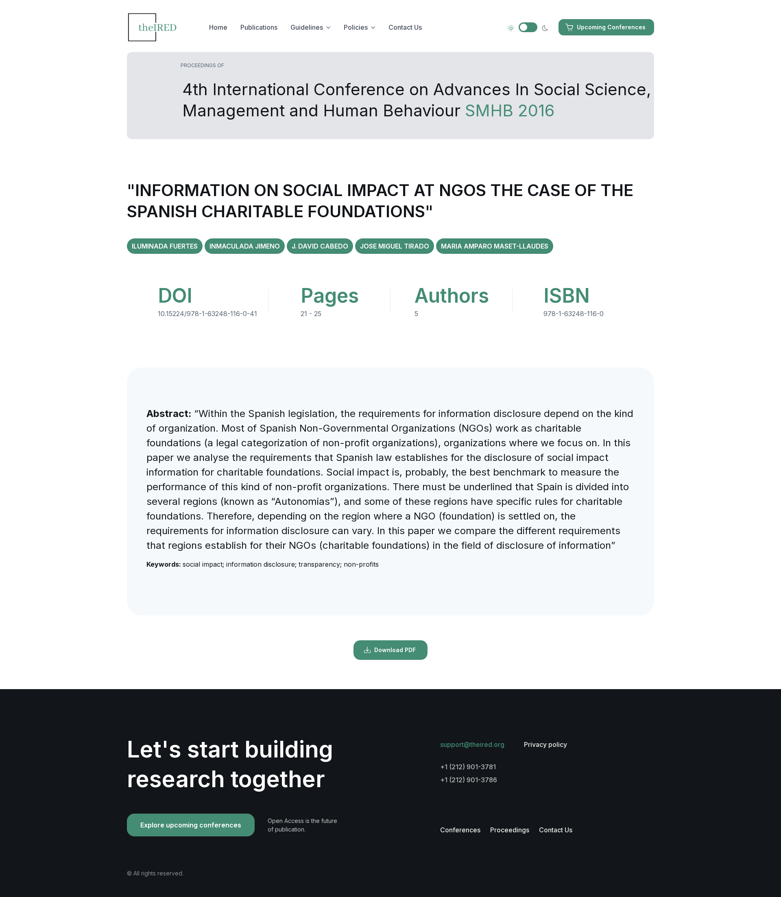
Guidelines (306, 27)
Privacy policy (545, 744)
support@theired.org (472, 744)
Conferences (460, 830)
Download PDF (395, 649)
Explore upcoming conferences (190, 825)
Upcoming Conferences (611, 27)
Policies (356, 27)
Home (218, 27)
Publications (258, 27)
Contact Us (405, 27)
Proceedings (509, 830)
